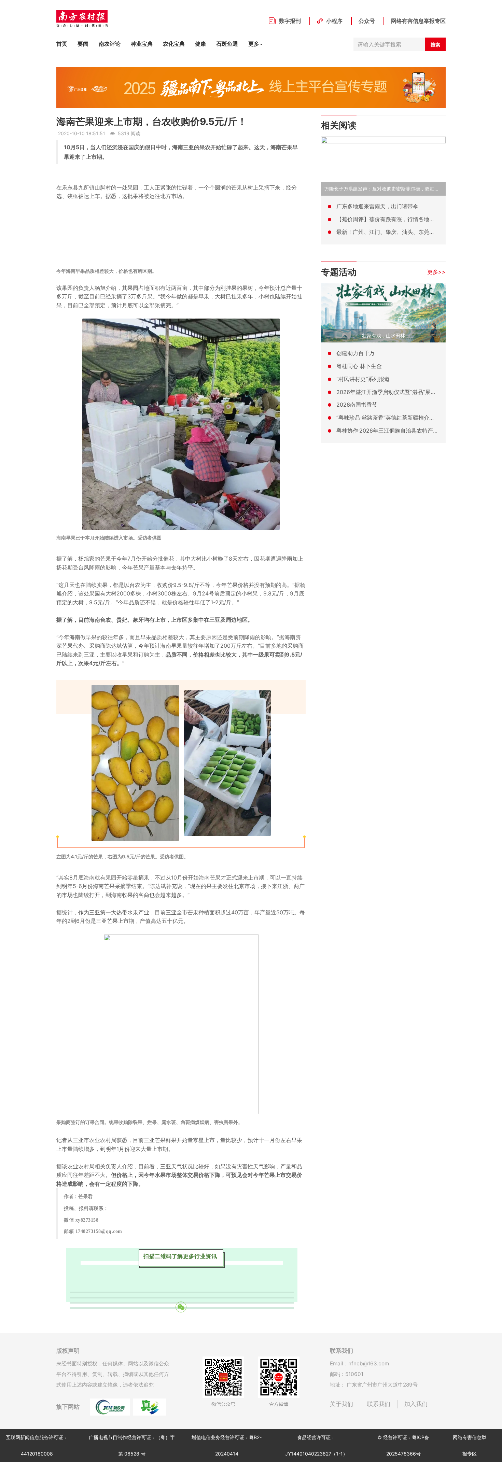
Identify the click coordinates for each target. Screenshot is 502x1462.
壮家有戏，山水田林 (383, 335)
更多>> (436, 271)
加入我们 (416, 1404)
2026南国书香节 (356, 404)
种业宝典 (142, 44)
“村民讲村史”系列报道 (363, 379)
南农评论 (110, 44)
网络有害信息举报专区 (418, 20)
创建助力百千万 (355, 353)
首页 (61, 44)
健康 (200, 44)
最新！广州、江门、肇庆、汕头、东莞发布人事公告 (399, 231)
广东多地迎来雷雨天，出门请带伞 (377, 206)
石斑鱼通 (227, 44)
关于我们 (341, 1404)
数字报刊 (290, 20)
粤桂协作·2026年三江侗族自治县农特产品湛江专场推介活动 (409, 430)
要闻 (83, 44)
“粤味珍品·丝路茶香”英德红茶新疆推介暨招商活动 (396, 417)
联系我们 (378, 1404)
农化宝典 (174, 44)
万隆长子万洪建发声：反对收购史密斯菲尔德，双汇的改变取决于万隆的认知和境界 (412, 189)
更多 (253, 44)
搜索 (435, 44)
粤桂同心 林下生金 (359, 366)
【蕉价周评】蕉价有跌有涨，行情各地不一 (388, 219)
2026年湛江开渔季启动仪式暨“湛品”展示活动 (391, 392)
